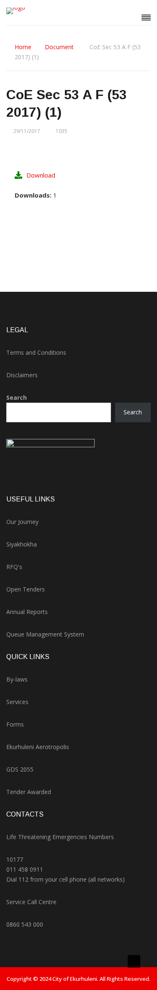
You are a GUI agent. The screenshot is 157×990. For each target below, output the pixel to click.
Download (40, 175)
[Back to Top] (134, 961)
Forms (15, 724)
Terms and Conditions (36, 352)
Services (17, 702)
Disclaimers (22, 375)
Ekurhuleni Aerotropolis (37, 747)
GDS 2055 (19, 769)
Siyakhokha (21, 544)
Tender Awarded (28, 792)
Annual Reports (27, 612)
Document (59, 47)
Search (16, 397)
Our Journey (22, 522)
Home (23, 47)
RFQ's (14, 567)
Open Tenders (25, 589)
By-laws (17, 679)
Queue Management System (45, 634)
